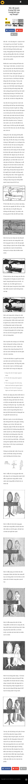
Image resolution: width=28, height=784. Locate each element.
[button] (20, 2)
